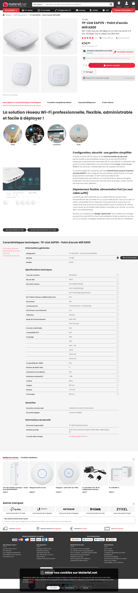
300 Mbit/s (73, 275)
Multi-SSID (72, 319)
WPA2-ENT (72, 354)
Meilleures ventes (10, 457)
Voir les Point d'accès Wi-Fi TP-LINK (43, 230)
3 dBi (70, 376)
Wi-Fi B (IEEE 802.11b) (76, 284)
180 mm (71, 385)
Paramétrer (69, 588)
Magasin (119, 7)
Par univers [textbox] (38, 4)
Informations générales (10, 248)
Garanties (6, 253)
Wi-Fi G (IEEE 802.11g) (76, 288)
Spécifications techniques (11, 251)
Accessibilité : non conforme (113, 562)
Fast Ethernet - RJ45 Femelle (81, 306)
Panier (133, 7)
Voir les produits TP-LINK (15, 230)
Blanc (71, 381)
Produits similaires (29, 457)
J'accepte (53, 588)
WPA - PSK (72, 345)
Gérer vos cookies (110, 560)
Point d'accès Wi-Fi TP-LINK (15, 513)
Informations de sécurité (11, 256)
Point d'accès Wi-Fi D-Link (95, 513)
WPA (70, 341)
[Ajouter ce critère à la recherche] (117, 258)
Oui (70, 310)
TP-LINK (85, 19)
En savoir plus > (28, 582)
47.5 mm (72, 390)
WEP (70, 337)
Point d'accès (74, 323)
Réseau (9, 15)
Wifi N (71, 279)
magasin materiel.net (100, 58)
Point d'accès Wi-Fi (21, 15)
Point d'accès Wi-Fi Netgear (69, 513)
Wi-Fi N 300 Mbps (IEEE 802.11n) (79, 293)
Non (70, 297)
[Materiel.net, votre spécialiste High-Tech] (14, 4)
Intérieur (72, 315)
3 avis (95, 38)
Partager (89, 72)
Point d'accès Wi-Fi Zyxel (122, 513)
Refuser (86, 588)
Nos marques (108, 551)
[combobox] (38, 4)
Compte (126, 7)
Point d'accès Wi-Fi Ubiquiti (42, 513)
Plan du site (108, 549)
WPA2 (71, 350)
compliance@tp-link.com (78, 436)
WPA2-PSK (72, 359)
